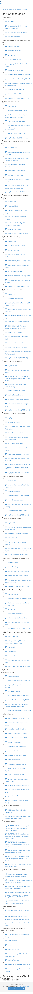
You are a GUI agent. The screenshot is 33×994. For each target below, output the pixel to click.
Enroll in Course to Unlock (16, 989)
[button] (1, 2)
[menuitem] (1, 4)
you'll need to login (24, 986)
